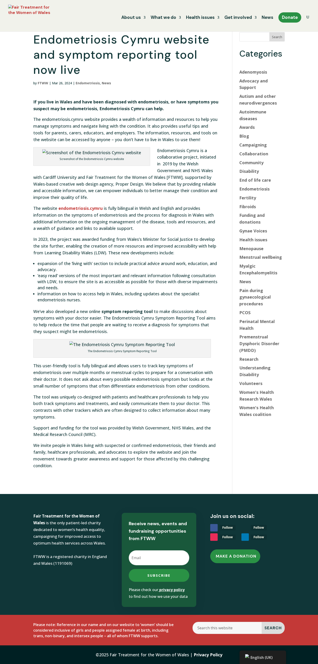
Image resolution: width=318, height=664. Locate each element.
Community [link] (251, 162)
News (267, 18)
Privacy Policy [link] (208, 654)
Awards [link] (247, 127)
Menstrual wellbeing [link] (260, 257)
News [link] (106, 83)
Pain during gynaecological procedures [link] (255, 297)
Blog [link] (244, 136)
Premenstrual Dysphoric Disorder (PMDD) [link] (259, 343)
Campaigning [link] (253, 145)
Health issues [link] (253, 239)
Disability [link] (249, 171)
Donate (290, 17)
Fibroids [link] (247, 206)
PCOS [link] (244, 312)
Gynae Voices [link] (253, 231)
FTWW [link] (43, 83)
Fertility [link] (247, 198)
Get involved (238, 18)
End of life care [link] (255, 180)
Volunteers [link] (250, 383)
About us (131, 18)
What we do (163, 18)
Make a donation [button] (236, 556)
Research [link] (248, 359)
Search (277, 37)
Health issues (200, 18)
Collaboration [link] (253, 154)
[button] (159, 575)
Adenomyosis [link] (253, 72)
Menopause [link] (251, 248)
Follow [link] (227, 527)
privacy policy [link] (172, 589)
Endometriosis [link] (88, 83)
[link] (32, 15)
